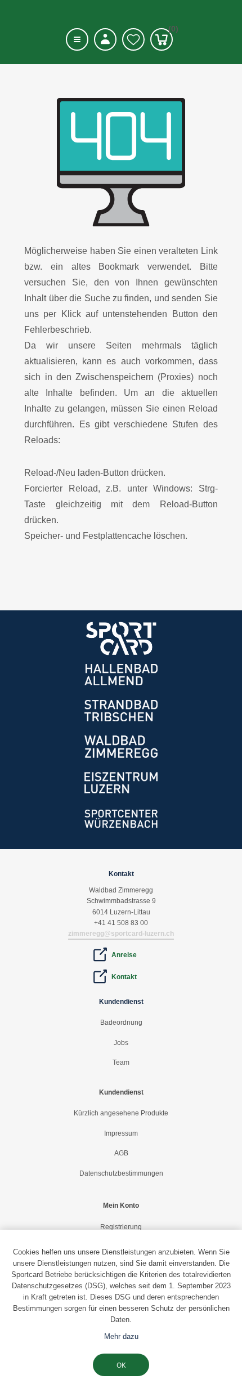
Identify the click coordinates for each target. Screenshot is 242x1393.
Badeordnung (121, 1022)
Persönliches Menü (105, 39)
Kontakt (124, 977)
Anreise (124, 955)
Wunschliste (133, 39)
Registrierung (121, 1227)
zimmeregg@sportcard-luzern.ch (121, 933)
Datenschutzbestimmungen (121, 1173)
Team (121, 1062)
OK (121, 1365)
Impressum (121, 1133)
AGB (121, 1153)
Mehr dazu (121, 1336)
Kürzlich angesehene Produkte (121, 1113)
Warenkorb (170, 30)
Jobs (121, 1043)
